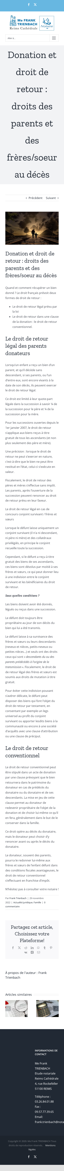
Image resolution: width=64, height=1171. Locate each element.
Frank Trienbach (17, 898)
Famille (37, 902)
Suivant (51, 198)
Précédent (35, 198)
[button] (8, 1008)
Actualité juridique (23, 902)
